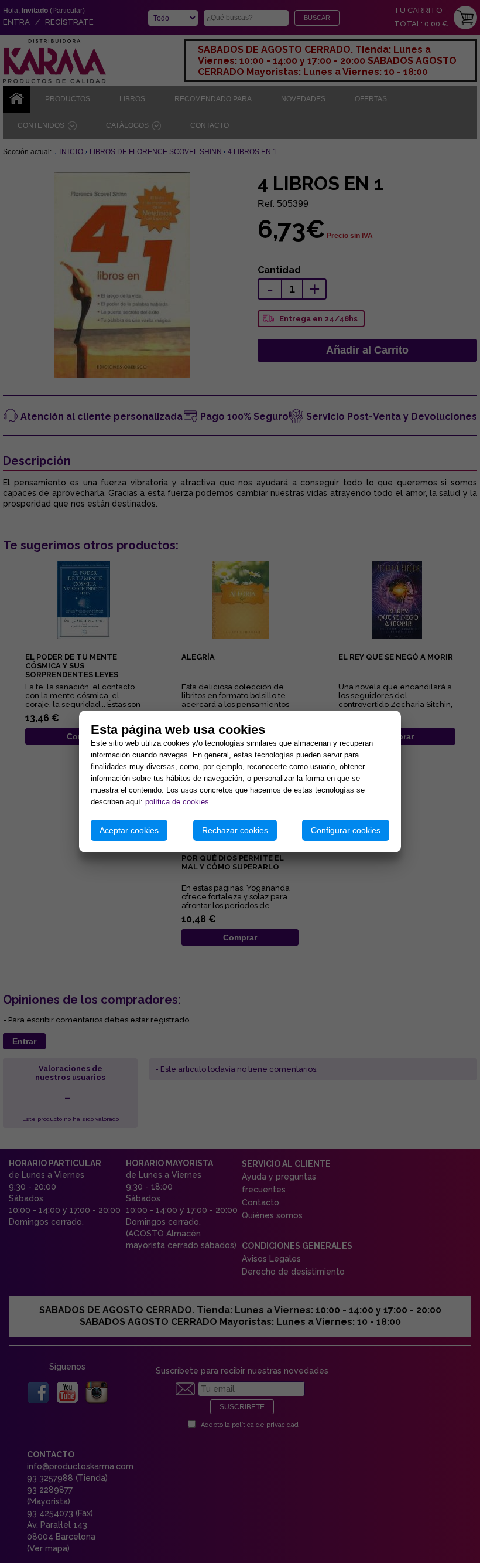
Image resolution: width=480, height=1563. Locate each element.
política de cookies (177, 801)
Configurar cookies (345, 830)
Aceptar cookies (129, 830)
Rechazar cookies (235, 830)
